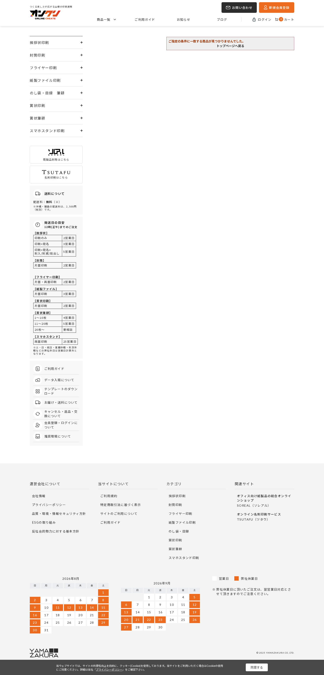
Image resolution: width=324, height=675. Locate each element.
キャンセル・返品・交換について (61, 413)
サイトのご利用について (119, 513)
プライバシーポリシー (49, 504)
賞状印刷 (37, 105)
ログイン (265, 19)
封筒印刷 (37, 55)
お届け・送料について (61, 402)
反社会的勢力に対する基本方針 (56, 531)
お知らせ (183, 19)
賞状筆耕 (37, 118)
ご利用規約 (108, 496)
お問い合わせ (242, 7)
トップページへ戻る (230, 46)
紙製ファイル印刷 (45, 80)
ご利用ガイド (145, 19)
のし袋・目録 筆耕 (47, 92)
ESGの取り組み (44, 522)
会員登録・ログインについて (61, 425)
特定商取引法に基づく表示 (120, 504)
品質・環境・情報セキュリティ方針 (59, 513)
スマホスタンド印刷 (47, 130)
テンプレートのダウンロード (61, 391)
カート (287, 19)
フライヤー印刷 (43, 67)
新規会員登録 (279, 7)
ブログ (222, 19)
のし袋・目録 (179, 531)
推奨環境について (57, 436)
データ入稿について (59, 380)
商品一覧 (103, 19)
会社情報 (39, 496)
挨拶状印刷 (39, 42)
